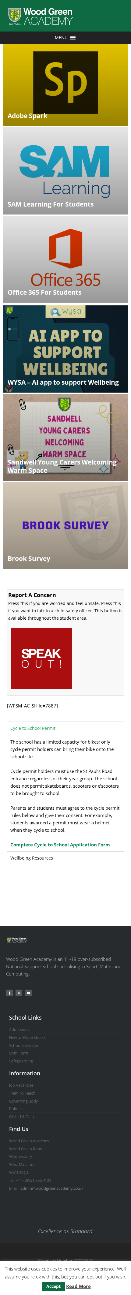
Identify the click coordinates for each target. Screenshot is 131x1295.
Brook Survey (29, 558)
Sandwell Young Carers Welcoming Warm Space (62, 466)
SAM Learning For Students (51, 204)
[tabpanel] (65, 793)
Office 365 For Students (44, 292)
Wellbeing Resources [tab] (31, 858)
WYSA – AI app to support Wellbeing (63, 382)
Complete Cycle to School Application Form (60, 845)
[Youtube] (28, 993)
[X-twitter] (19, 993)
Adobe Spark (28, 115)
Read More (78, 1286)
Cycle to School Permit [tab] (32, 728)
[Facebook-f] (9, 993)
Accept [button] (53, 1286)
